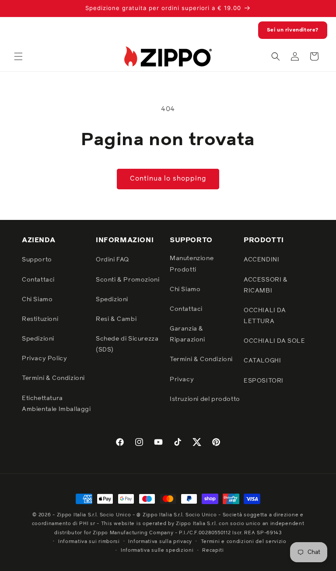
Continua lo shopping (168, 178)
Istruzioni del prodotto (205, 399)
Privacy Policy (44, 358)
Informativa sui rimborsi (89, 541)
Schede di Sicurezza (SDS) (127, 344)
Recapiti (213, 550)
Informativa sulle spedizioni (157, 550)
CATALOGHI (262, 361)
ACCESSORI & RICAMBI (266, 285)
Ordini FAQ (112, 260)
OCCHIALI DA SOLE (274, 341)
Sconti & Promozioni (127, 280)
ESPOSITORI (264, 381)
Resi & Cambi (116, 319)
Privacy (182, 379)
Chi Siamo (37, 299)
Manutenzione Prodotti (192, 263)
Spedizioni (38, 339)
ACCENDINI (261, 260)
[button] (18, 56)
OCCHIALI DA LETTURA (265, 315)
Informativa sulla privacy (160, 541)
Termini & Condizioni (53, 378)
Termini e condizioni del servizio (244, 541)
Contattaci (38, 280)
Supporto (37, 260)
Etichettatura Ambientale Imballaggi (56, 403)
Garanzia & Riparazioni (187, 334)
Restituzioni (40, 319)
